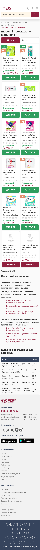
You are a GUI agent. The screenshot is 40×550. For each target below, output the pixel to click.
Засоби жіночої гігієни (21, 22)
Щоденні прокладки (8, 25)
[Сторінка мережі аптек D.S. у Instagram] (8, 430)
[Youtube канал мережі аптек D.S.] (12, 430)
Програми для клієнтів (9, 498)
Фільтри (10, 40)
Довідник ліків (6, 515)
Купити (12, 77)
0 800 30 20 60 (10, 411)
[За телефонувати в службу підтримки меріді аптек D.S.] (27, 9)
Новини (4, 459)
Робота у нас (5, 465)
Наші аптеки (5, 495)
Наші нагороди (6, 456)
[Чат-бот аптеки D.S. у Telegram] (16, 430)
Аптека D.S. (5, 22)
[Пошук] (35, 14)
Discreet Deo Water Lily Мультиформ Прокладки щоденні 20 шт (19, 313)
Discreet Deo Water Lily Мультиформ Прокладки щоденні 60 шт (19, 329)
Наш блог (4, 489)
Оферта (4, 479)
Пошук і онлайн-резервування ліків (13, 492)
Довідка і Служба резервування (12, 501)
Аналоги (11, 264)
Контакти (4, 471)
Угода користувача (8, 476)
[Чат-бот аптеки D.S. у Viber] (21, 430)
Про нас (4, 453)
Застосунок (5, 504)
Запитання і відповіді (8, 507)
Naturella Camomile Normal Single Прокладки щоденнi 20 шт (18, 301)
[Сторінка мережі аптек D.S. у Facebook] (3, 430)
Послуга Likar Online (8, 513)
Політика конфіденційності (10, 474)
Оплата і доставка (7, 510)
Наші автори (5, 468)
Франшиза (5, 462)
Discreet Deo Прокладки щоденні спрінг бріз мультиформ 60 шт (21, 340)
